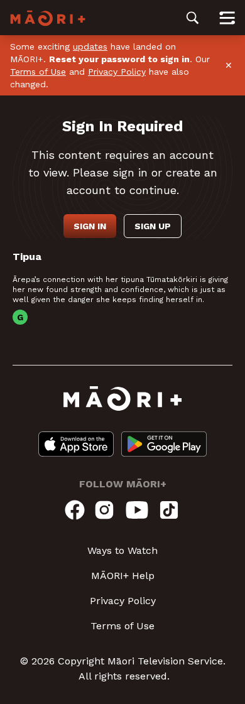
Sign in (90, 226)
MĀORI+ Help (123, 576)
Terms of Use (38, 72)
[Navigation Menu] (227, 17)
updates (90, 46)
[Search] (192, 17)
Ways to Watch (122, 550)
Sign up (152, 226)
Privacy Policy (117, 72)
